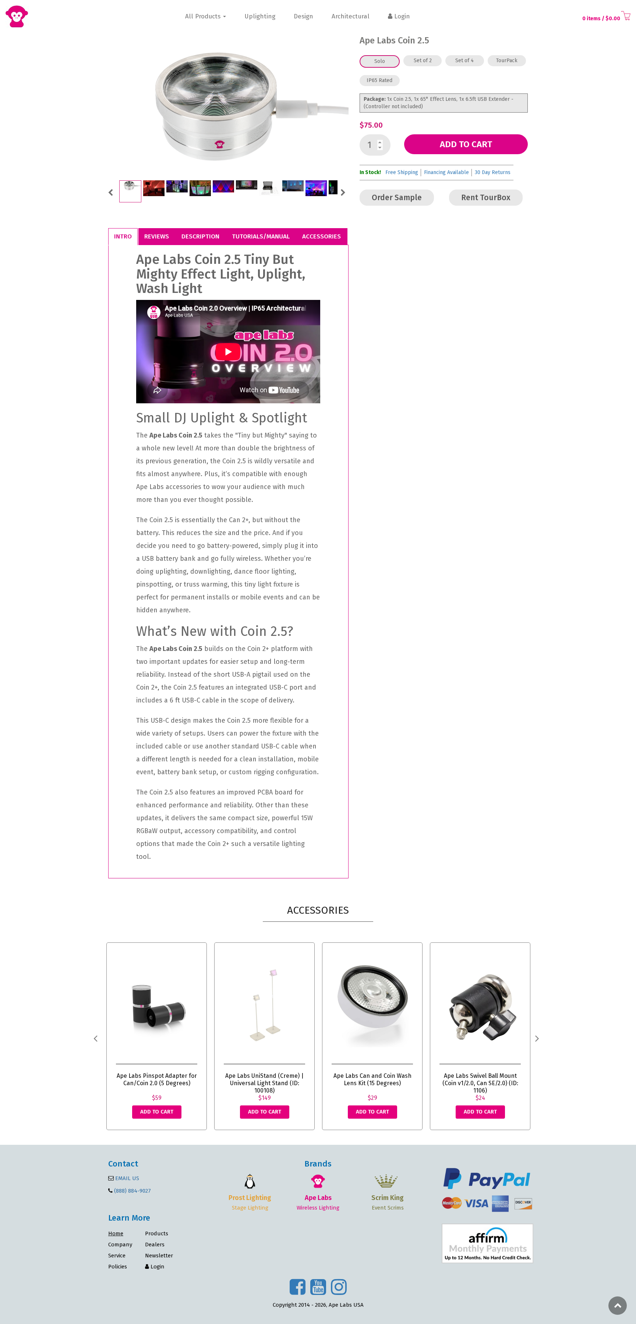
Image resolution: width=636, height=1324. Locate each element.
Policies (117, 1266)
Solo (379, 61)
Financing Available (446, 172)
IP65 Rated (379, 80)
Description (200, 236)
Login (401, 16)
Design (303, 16)
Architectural (351, 16)
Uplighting (259, 16)
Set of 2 (423, 60)
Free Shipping (401, 172)
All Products (203, 16)
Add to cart (466, 144)
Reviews (156, 236)
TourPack (506, 60)
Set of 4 (464, 60)
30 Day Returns (492, 172)
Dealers (155, 1244)
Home (115, 1233)
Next (343, 192)
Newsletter (159, 1255)
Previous (110, 192)
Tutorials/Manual (261, 236)
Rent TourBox (485, 197)
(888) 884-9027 (132, 1190)
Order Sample (397, 197)
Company (120, 1244)
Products (156, 1233)
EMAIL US (126, 1178)
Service (117, 1255)
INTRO (123, 236)
